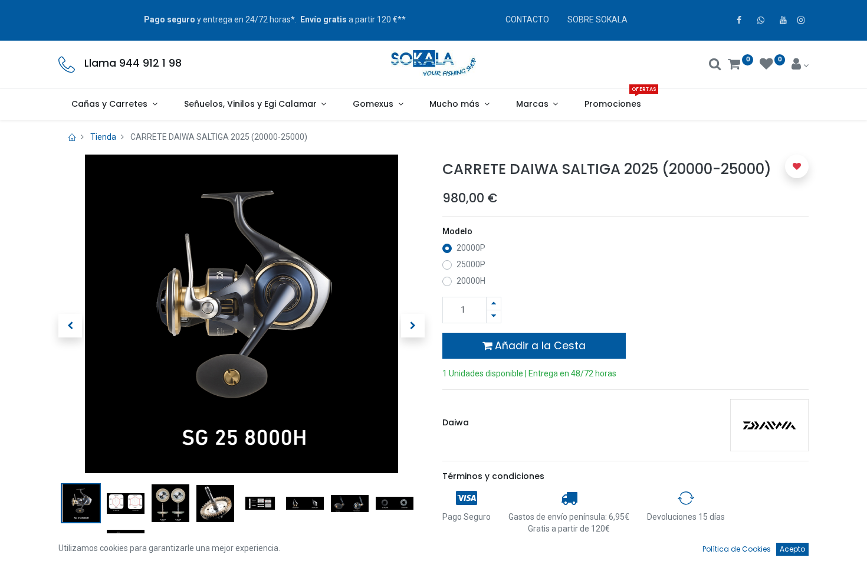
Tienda (103, 137)
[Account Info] (800, 65)
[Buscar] (715, 65)
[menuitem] (613, 104)
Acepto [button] (792, 549)
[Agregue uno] (494, 303)
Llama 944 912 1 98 (133, 63)
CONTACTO (527, 19)
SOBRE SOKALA (597, 19)
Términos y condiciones (493, 476)
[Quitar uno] (494, 316)
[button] (70, 325)
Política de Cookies (736, 549)
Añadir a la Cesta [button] (539, 346)
